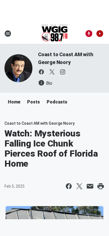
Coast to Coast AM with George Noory (39, 123)
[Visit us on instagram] (62, 72)
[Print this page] (101, 186)
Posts (33, 102)
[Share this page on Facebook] (69, 186)
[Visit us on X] (52, 72)
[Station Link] (54, 34)
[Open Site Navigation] (7, 33)
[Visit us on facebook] (41, 72)
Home (14, 102)
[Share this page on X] (79, 186)
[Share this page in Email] (90, 186)
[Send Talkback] (89, 33)
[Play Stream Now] (99, 33)
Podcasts (57, 102)
